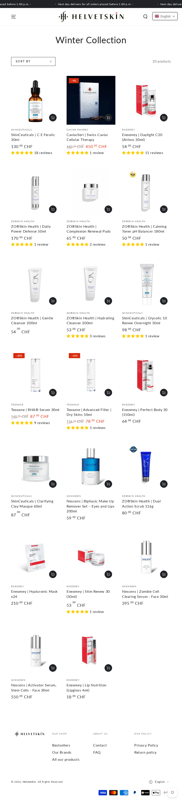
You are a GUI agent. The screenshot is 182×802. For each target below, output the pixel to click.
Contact (100, 745)
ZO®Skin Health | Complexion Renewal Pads (89, 228)
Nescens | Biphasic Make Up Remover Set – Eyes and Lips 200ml (90, 506)
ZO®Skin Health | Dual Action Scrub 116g (141, 503)
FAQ (97, 752)
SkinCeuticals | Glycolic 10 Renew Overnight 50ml (144, 320)
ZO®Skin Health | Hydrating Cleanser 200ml (90, 320)
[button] (145, 17)
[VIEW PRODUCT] (164, 209)
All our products (66, 759)
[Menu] (13, 17)
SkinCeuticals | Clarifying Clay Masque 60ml (32, 503)
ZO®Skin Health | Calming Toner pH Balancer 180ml (144, 228)
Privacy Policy (146, 745)
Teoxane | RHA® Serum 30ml (35, 409)
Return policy (145, 752)
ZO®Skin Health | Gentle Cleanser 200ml (32, 320)
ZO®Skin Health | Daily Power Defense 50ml (31, 228)
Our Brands (61, 752)
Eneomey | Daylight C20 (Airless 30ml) (142, 137)
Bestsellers (61, 745)
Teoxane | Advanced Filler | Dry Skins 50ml (89, 412)
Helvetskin (29, 781)
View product (108, 117)
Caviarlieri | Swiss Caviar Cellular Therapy (87, 137)
